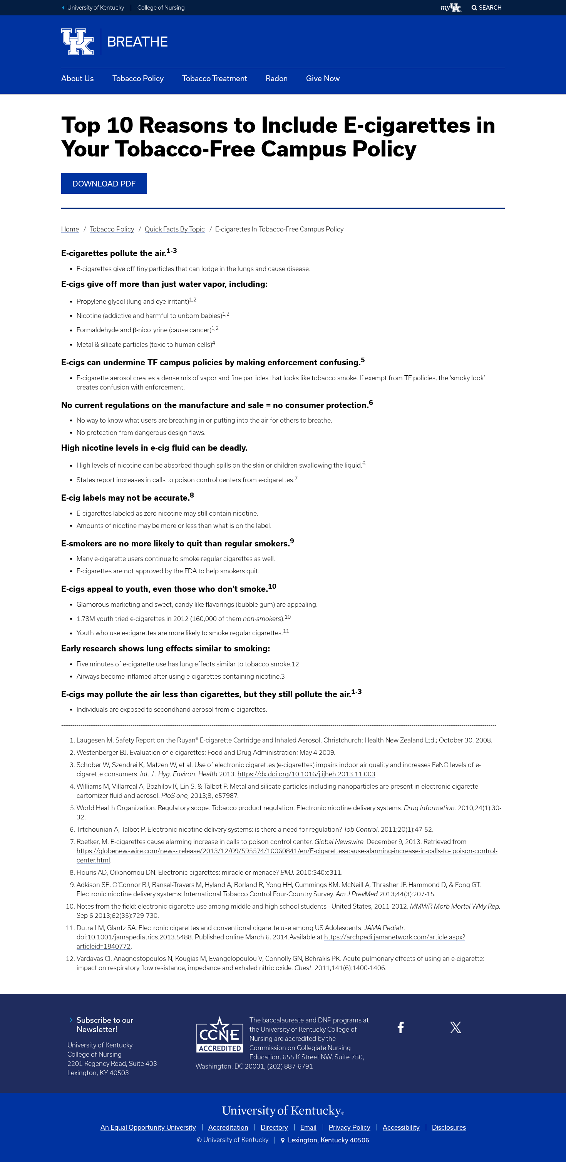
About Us (77, 78)
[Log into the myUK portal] (451, 7)
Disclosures (449, 1127)
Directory (274, 1127)
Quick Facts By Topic (175, 229)
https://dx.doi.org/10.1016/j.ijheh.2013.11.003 (306, 774)
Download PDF (104, 183)
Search (490, 7)
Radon (277, 78)
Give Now (323, 78)
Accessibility (401, 1127)
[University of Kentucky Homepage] (283, 1111)
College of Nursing (161, 8)
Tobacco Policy (138, 78)
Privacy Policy (349, 1127)
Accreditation (228, 1127)
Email (308, 1127)
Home (70, 229)
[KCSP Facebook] (401, 1028)
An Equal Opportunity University (148, 1127)
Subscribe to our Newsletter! (105, 1025)
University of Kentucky (95, 8)
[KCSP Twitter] (455, 1028)
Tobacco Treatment (214, 78)
